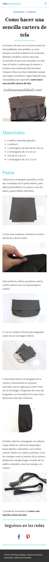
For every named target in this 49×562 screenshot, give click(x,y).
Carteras (31, 11)
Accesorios (18, 11)
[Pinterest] (27, 536)
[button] (45, 3)
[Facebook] (19, 536)
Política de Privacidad (22, 557)
